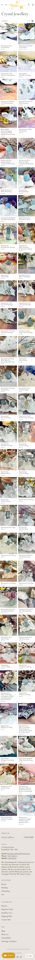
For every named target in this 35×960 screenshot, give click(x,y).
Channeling (5, 891)
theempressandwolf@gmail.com (18, 853)
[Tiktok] (21, 957)
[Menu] (2, 5)
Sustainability (6, 938)
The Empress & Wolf (14, 949)
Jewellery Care (6, 913)
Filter (5, 21)
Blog (3, 931)
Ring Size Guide (7, 909)
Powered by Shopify (24, 949)
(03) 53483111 (13, 856)
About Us (4, 934)
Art (2, 894)
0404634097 (12, 858)
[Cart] (33, 5)
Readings (4, 888)
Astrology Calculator (9, 941)
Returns (4, 906)
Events (3, 884)
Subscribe (29, 837)
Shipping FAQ (6, 916)
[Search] (6, 5)
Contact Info (6, 920)
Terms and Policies (17, 953)
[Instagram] (17, 957)
